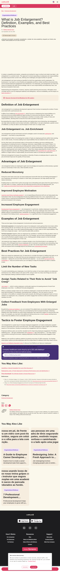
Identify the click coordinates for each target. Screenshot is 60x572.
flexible (46, 314)
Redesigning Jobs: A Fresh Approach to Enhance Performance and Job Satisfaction (24, 371)
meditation (30, 332)
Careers (30, 544)
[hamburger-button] (57, 2)
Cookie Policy (32, 561)
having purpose (24, 214)
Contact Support (49, 539)
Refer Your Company (49, 541)
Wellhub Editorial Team (8, 29)
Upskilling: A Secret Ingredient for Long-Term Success (16, 368)
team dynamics (5, 93)
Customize (25, 567)
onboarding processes (41, 246)
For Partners (11, 541)
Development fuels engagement (10, 209)
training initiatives (23, 244)
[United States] (53, 2)
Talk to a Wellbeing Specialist (12, 355)
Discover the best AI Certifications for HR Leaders (20, 98)
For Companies (10, 537)
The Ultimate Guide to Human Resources (17, 373)
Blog (2, 11)
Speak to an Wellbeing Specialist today (12, 343)
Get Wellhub (6, 6)
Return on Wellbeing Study (30, 539)
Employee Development (7, 398)
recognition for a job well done (46, 150)
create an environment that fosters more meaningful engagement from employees (27, 186)
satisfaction (48, 133)
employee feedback (14, 309)
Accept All (33, 567)
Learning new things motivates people (12, 195)
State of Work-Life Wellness (30, 541)
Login (14, 6)
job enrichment (19, 113)
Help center (49, 537)
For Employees (10, 539)
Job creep (4, 286)
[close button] (57, 6)
